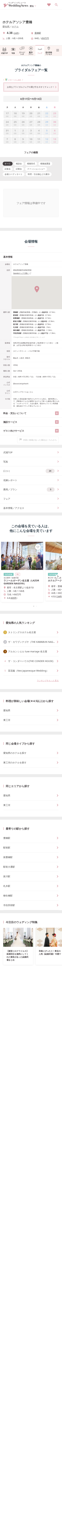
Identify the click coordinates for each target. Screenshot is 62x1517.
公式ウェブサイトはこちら (23, 392)
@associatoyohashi (20, 383)
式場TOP (4, 53)
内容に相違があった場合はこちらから (40, 440)
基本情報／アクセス (13, 508)
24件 (16, 33)
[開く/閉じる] (57, 413)
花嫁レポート (10, 480)
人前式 (21, 358)
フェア (39, 53)
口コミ (27, 470)
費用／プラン (27, 489)
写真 (13, 53)
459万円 (45, 38)
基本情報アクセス (48, 53)
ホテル (15, 26)
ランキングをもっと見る (48, 680)
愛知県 (5, 26)
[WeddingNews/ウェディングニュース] (16, 5)
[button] (31, 606)
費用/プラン (30, 53)
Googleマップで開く (21, 273)
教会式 (15, 358)
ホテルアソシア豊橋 (17, 22)
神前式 (27, 358)
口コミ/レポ (22, 53)
